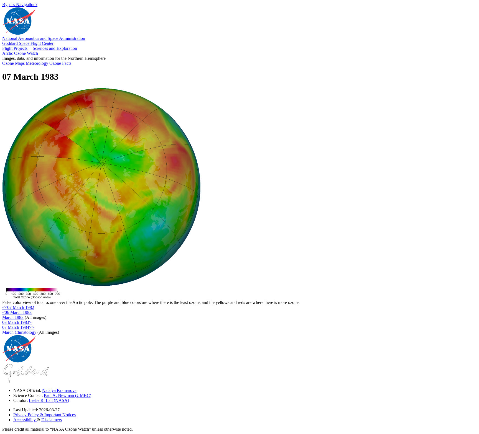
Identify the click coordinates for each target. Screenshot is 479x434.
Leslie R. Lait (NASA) (49, 400)
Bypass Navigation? (19, 4)
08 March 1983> (17, 322)
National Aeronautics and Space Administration (43, 38)
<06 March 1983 (17, 312)
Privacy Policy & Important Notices (44, 414)
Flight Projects (15, 48)
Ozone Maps (14, 63)
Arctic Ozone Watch (20, 53)
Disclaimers (51, 419)
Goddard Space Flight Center (27, 43)
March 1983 (13, 317)
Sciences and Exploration (55, 48)
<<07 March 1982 (18, 307)
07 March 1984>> (18, 327)
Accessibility (25, 419)
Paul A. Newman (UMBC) (67, 395)
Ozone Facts (60, 63)
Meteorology (37, 63)
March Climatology (19, 332)
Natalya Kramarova (59, 390)
